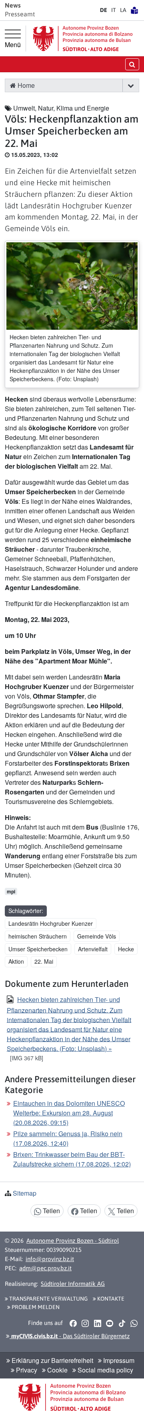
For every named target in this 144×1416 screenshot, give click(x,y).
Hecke (126, 949)
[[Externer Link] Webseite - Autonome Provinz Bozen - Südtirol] (83, 38)
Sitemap (24, 1193)
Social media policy (104, 1369)
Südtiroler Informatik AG (73, 1283)
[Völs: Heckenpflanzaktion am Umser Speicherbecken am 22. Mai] (72, 285)
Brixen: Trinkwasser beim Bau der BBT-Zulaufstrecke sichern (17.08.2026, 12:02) (72, 1159)
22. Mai (43, 961)
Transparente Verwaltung (48, 1298)
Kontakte (110, 1298)
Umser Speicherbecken (38, 949)
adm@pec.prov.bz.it (45, 1268)
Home (25, 85)
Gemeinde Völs (96, 936)
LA (123, 10)
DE (103, 10)
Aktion (16, 961)
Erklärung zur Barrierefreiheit (51, 1360)
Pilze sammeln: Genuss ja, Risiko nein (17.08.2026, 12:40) (67, 1138)
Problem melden (35, 1307)
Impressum (118, 1360)
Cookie (57, 1369)
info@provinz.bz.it (50, 1259)
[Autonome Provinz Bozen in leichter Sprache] (134, 10)
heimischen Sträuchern (37, 936)
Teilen (50, 1210)
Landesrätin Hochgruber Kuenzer (50, 923)
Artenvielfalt (93, 949)
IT (113, 10)
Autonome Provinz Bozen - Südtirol (72, 1240)
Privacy (25, 1369)
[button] (130, 85)
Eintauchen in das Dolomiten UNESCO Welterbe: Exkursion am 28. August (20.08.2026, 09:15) (69, 1113)
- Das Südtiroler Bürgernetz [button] (70, 1336)
